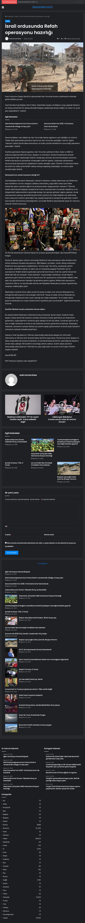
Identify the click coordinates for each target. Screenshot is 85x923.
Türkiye (5, 907)
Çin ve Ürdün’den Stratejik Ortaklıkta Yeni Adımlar (41, 464)
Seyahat (6, 887)
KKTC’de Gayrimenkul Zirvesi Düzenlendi (35, 649)
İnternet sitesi (49, 534)
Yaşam (5, 918)
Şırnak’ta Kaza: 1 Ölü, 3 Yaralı (14, 464)
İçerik (5, 845)
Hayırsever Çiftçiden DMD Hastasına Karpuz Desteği (41, 455)
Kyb (4, 863)
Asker (5, 804)
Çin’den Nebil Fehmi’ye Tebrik (30, 679)
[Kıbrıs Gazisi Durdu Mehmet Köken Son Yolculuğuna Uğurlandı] (11, 662)
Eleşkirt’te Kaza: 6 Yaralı (28, 669)
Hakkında (6, 842)
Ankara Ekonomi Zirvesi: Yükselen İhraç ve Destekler (16, 441)
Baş (4, 811)
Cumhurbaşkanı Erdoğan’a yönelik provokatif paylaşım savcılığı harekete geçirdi (68, 442)
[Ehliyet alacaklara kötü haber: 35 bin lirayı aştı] (11, 621)
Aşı (4, 800)
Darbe (5, 821)
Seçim (5, 883)
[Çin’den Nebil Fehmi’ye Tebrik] (11, 682)
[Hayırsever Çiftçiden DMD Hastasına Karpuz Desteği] (42, 445)
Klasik (5, 856)
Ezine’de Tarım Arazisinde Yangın (32, 715)
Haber (16, 16)
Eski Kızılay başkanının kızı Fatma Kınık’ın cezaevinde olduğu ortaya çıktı (34, 578)
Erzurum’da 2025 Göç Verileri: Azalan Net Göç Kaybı (26, 634)
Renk (5, 869)
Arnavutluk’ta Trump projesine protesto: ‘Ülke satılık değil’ (28, 689)
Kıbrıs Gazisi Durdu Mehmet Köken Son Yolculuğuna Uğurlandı (44, 659)
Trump (5, 901)
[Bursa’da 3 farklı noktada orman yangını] (11, 728)
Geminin (6, 835)
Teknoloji (6, 897)
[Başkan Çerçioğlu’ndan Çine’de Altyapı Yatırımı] (68, 468)
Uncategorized (8, 914)
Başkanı (6, 818)
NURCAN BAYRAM (15, 39)
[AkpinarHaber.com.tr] (42, 7)
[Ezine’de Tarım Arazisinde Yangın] (11, 718)
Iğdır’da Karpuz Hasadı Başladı (17, 572)
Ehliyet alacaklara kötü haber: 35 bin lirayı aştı (37, 618)
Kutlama (6, 859)
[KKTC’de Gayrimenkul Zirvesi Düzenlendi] (11, 652)
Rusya (5, 876)
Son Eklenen (42, 563)
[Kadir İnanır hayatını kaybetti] (11, 698)
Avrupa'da (6, 807)
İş (3, 849)
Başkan (5, 814)
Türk (4, 904)
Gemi (5, 831)
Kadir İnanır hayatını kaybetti (31, 695)
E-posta (8, 534)
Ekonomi (6, 828)
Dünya (5, 825)
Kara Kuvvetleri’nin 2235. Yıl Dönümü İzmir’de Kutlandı (36, 2)
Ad (6, 526)
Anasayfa (9, 16)
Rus (4, 873)
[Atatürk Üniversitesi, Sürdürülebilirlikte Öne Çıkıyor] (11, 708)
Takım (5, 894)
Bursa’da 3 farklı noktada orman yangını (35, 725)
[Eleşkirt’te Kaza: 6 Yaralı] (11, 672)
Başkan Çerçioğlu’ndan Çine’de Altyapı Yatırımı (66, 478)
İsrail (4, 852)
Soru (4, 890)
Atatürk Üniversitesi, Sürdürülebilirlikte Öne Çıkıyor (39, 705)
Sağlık (5, 880)
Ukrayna (6, 911)
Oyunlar (6, 866)
